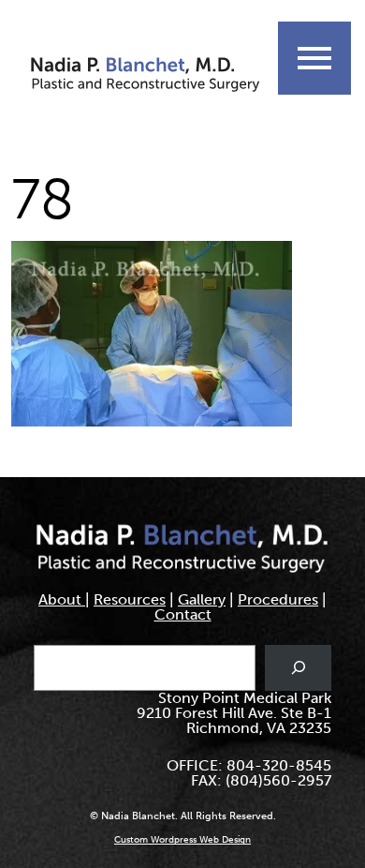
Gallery (202, 599)
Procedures (278, 599)
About (61, 599)
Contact (183, 614)
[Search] (298, 668)
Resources (130, 599)
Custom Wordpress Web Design (182, 840)
